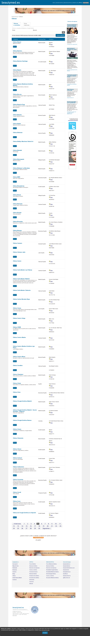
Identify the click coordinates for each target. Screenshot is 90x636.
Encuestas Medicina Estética (52, 577)
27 (26, 528)
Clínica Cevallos (18, 365)
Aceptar (45, 632)
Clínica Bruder (17, 212)
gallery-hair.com (66, 577)
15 (26, 526)
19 (43, 526)
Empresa (16, 39)
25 (18, 528)
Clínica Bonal (17, 195)
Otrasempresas (26, 24)
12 (14, 526)
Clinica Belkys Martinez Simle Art (23, 141)
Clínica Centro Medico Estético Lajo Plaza (24, 347)
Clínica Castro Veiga (19, 318)
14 (22, 526)
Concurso (31, 581)
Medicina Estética (68, 2)
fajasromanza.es (70, 97)
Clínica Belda (17, 123)
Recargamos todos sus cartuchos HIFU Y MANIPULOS (71, 112)
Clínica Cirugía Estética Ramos (22, 420)
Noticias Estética (33, 573)
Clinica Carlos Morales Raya (21, 299)
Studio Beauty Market (17, 577)
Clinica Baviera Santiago (20, 61)
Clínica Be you (17, 94)
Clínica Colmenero (18, 467)
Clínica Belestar (17, 132)
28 (31, 528)
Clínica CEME (17, 327)
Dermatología (75, 2)
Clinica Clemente (18, 438)
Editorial (31, 583)
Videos (14, 575)
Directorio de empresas (34, 567)
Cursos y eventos (33, 569)
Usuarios (14, 571)
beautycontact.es (67, 575)
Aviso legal (15, 615)
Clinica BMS (16, 177)
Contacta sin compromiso (72, 44)
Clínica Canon (17, 261)
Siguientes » (47, 528)
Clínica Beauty (17, 114)
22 (56, 526)
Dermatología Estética (51, 573)
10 (56, 524)
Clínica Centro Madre (19, 337)
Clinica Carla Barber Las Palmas (22, 270)
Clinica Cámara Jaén (19, 252)
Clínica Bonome (17, 204)
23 (60, 526)
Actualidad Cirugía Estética (52, 569)
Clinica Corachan (18, 479)
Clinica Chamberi (18, 374)
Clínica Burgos (17, 230)
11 (60, 524)
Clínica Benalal (17, 150)
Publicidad (15, 567)
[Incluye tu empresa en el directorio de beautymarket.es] (38, 538)
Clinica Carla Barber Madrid (21, 279)
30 (39, 528)
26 (22, 528)
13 (18, 526)
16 (31, 526)
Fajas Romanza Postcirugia (70, 90)
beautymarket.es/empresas (73, 120)
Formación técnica (33, 571)
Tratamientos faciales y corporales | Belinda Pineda (72, 75)
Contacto (15, 579)
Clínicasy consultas (17, 24)
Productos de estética (34, 575)
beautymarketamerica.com (69, 567)
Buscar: (35, 30)
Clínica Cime (17, 392)
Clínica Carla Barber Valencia (21, 290)
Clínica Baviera (17, 51)
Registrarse (85, 2)
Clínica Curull (17, 492)
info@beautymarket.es (17, 611)
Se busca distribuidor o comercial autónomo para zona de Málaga (72, 25)
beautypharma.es (66, 571)
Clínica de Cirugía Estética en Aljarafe (24, 512)
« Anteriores (17, 524)
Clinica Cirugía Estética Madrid (22, 401)
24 (14, 528)
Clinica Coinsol (17, 458)
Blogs (14, 573)
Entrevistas (31, 579)
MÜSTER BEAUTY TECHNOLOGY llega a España (72, 49)
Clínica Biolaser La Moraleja (21, 168)
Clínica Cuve (17, 501)
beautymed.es (11, 2)
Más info (14, 46)
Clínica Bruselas (18, 221)
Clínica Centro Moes (19, 356)
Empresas (15, 569)
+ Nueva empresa (60, 35)
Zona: (13, 30)
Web (51, 44)
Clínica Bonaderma (18, 186)
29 (35, 528)
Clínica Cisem (17, 429)
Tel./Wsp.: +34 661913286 (17, 612)
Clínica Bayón (17, 70)
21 (52, 526)
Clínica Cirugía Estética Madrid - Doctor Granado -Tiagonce (25, 410)
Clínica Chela (17, 383)
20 (48, 526)
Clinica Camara (17, 243)
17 (35, 526)
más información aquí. (44, 630)
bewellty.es (65, 573)
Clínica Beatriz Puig (19, 104)
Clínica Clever (17, 449)
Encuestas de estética (34, 577)
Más (81, 2)
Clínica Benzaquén (18, 159)
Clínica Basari (17, 42)
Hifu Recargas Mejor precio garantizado (71, 102)
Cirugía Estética (59, 2)
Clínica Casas (17, 308)
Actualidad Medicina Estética (52, 571)
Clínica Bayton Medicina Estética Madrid (23, 84)
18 (39, 526)
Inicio (54, 2)
